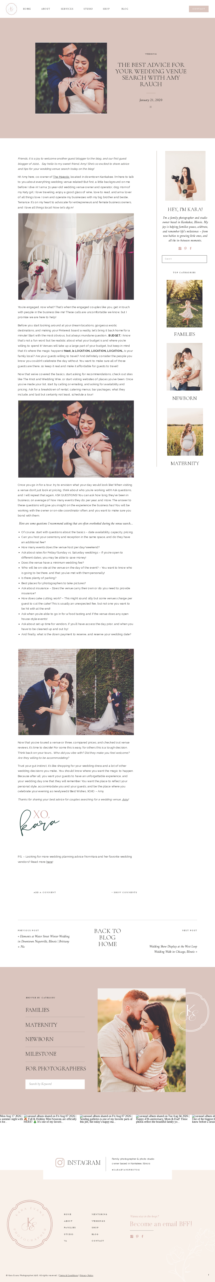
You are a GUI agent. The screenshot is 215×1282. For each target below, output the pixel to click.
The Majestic (61, 176)
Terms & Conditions (68, 1275)
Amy (125, 799)
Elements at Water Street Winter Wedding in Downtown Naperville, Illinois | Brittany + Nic (43, 942)
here (49, 861)
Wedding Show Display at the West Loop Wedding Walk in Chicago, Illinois (173, 949)
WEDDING (151, 53)
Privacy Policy (86, 1275)
